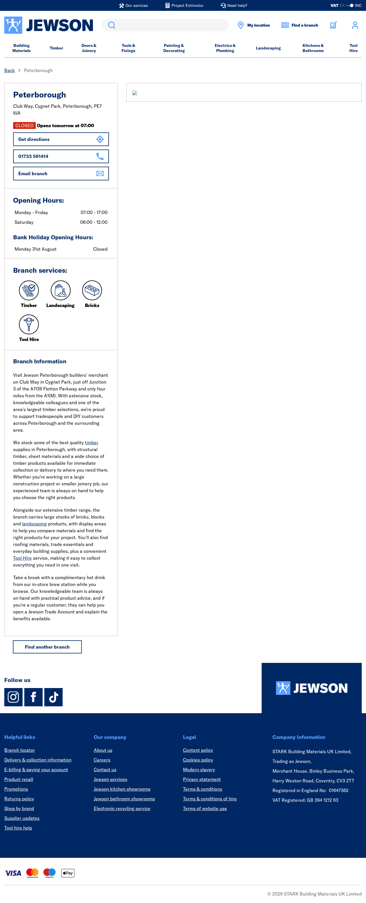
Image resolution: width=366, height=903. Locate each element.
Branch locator (19, 750)
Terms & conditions (202, 789)
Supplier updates (21, 818)
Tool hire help (18, 828)
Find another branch (47, 647)
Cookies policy (198, 760)
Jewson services (110, 779)
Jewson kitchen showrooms (122, 789)
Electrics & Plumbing (225, 48)
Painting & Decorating (174, 48)
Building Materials (21, 48)
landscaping (34, 524)
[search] (165, 25)
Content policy (198, 750)
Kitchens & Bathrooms (313, 48)
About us (103, 750)
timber (91, 442)
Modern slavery (199, 769)
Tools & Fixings (128, 48)
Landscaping (268, 48)
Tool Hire (353, 48)
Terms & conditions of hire (210, 799)
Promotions (16, 789)
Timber (56, 48)
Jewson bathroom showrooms (124, 799)
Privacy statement (202, 779)
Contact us (105, 769)
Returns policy (19, 799)
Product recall (18, 779)
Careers (102, 760)
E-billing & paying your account (36, 769)
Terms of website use (205, 808)
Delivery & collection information (37, 760)
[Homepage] (311, 688)
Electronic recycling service (122, 808)
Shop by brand (19, 808)
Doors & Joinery (88, 48)
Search (110, 25)
